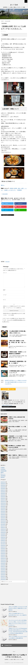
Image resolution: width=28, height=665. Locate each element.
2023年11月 (3, 485)
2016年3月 (3, 553)
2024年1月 (3, 482)
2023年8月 (3, 488)
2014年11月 (3, 579)
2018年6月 (3, 538)
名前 (4, 289)
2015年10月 (3, 561)
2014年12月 (3, 577)
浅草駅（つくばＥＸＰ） (10, 190)
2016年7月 (3, 546)
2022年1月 (3, 519)
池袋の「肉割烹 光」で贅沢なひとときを (17, 455)
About (14, 651)
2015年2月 (3, 574)
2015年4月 (3, 571)
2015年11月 (3, 559)
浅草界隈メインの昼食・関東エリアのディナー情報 (14, 659)
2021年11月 (3, 522)
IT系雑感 (2, 467)
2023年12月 (3, 483)
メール (5, 294)
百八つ (2, 185)
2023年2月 (3, 498)
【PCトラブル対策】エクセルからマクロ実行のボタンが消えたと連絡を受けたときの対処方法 (18, 608)
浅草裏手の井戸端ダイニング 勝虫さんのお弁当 (15, 380)
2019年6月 (3, 535)
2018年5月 (3, 540)
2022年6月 (3, 511)
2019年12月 (3, 529)
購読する (4, 410)
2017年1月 (3, 543)
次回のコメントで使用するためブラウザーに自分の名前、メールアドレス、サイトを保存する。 (14, 307)
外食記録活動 (5, 193)
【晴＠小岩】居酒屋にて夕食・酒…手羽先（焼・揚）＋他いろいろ (17, 342)
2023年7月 (3, 490)
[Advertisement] (12, 229)
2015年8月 (3, 564)
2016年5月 (3, 550)
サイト (4, 299)
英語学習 (2, 477)
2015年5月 (3, 569)
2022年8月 (3, 507)
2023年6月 (3, 491)
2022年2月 (3, 517)
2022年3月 (3, 516)
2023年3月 (3, 496)
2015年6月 (3, 568)
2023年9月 (3, 486)
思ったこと (3, 474)
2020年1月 (3, 527)
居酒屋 (11, 188)
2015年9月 (3, 563)
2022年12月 (3, 501)
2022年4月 (3, 514)
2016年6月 (3, 548)
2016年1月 (3, 556)
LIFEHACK (3, 469)
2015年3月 (3, 572)
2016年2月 (3, 555)
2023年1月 (3, 499)
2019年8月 (3, 533)
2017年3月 (3, 542)
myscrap (7, 261)
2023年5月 (3, 493)
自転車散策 (3, 475)
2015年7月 (3, 566)
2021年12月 (3, 520)
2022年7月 (3, 509)
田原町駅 (19, 190)
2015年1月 (3, 576)
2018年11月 (3, 537)
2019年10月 (3, 532)
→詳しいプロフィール (7, 405)
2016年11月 (3, 545)
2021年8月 (3, 524)
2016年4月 (3, 551)
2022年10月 (3, 504)
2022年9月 (3, 506)
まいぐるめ (14, 5)
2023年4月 (3, 495)
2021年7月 (3, 525)
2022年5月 (3, 512)
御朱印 (2, 472)
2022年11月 (3, 503)
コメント (5, 272)
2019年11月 (3, 530)
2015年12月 (3, 558)
